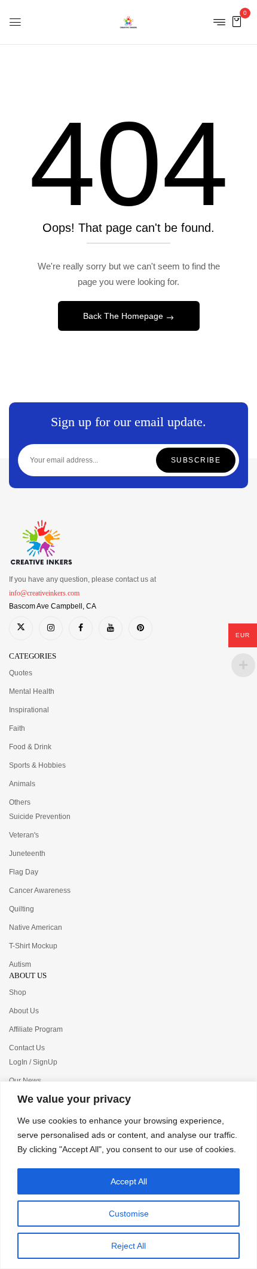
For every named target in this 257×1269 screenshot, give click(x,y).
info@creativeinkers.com (44, 593)
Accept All (129, 1181)
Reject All (128, 1246)
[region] (128, 1175)
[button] (236, 21)
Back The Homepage (124, 316)
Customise (129, 1213)
